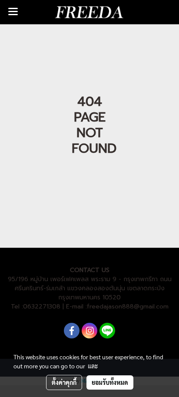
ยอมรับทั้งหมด (110, 382)
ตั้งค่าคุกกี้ (64, 382)
